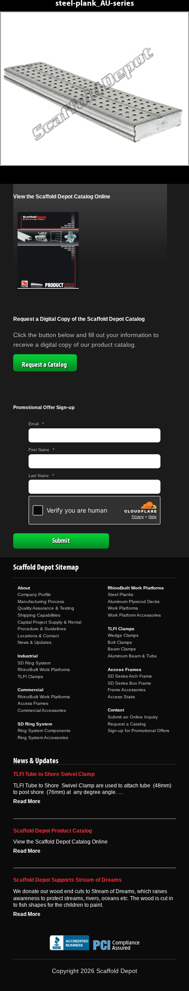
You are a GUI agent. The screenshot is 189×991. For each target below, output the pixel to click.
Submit (61, 541)
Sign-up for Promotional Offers (138, 730)
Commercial (31, 689)
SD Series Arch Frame (130, 676)
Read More (26, 801)
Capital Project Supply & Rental (49, 622)
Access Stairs (121, 696)
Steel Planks (120, 594)
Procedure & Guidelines (42, 628)
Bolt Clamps (120, 642)
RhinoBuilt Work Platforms (44, 669)
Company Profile (34, 594)
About (24, 587)
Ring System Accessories (43, 737)
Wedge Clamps (123, 635)
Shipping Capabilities (39, 615)
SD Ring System (34, 663)
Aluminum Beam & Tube (132, 655)
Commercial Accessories (42, 710)
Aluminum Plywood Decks (134, 601)
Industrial (28, 655)
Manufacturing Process (41, 601)
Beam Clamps (122, 648)
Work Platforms (123, 608)
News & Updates (34, 642)
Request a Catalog (44, 365)
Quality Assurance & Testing (46, 608)
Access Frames (33, 703)
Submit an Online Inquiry (133, 717)
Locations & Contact (38, 635)
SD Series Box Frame (129, 683)
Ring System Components (44, 730)
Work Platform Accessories (134, 615)
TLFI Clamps (30, 676)
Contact (116, 709)
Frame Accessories (126, 689)
